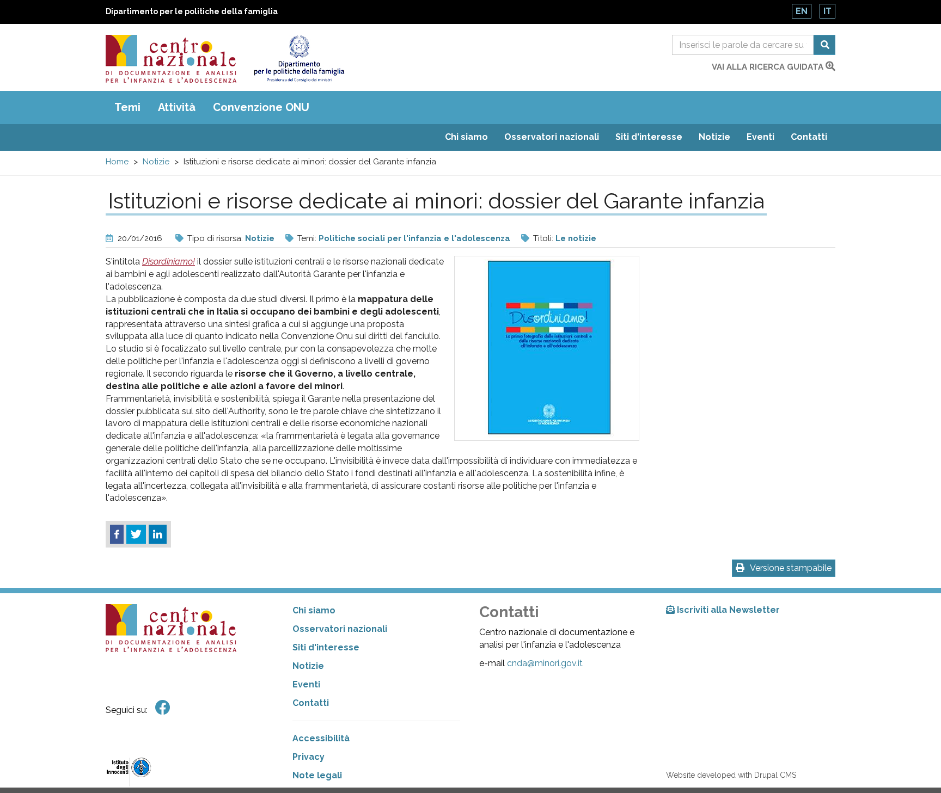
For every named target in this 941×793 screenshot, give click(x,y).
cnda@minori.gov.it (545, 663)
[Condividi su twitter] (136, 534)
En (802, 11)
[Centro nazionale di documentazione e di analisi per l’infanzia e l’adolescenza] (171, 59)
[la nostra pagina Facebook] (163, 708)
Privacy (308, 757)
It (827, 11)
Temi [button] (127, 107)
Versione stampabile (791, 568)
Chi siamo (466, 137)
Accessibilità (321, 738)
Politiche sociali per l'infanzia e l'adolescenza (414, 238)
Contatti (809, 137)
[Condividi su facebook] (117, 534)
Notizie (714, 137)
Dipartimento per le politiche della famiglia (192, 11)
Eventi (760, 137)
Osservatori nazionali (551, 137)
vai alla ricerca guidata (769, 67)
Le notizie (575, 238)
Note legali (317, 775)
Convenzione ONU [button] (261, 107)
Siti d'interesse (648, 137)
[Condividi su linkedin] (158, 534)
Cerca (824, 45)
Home (117, 162)
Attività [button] (176, 107)
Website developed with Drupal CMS (731, 775)
